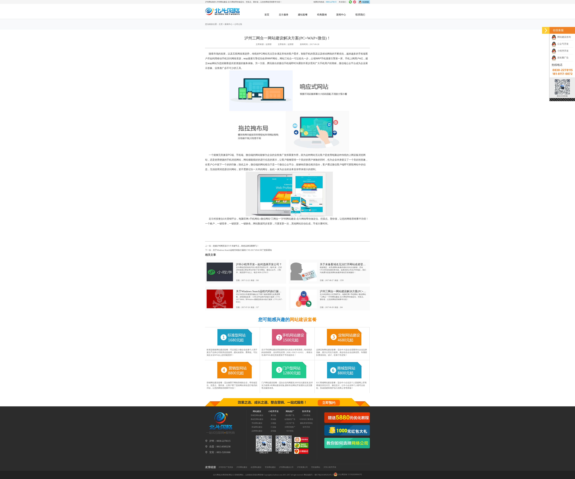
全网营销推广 (290, 427)
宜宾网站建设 (270, 467)
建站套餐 (303, 14)
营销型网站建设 (257, 415)
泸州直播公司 (302, 467)
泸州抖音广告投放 (226, 467)
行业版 (273, 427)
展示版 (273, 415)
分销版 (273, 423)
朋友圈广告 (562, 57)
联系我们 (360, 14)
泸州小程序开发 (330, 467)
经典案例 (322, 14)
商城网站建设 (257, 427)
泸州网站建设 (241, 467)
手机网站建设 (257, 423)
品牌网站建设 (257, 431)
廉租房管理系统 (306, 423)
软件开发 (306, 427)
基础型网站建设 (257, 419)
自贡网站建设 (256, 467)
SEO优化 (289, 431)
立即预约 (328, 403)
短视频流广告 (290, 419)
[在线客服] (546, 30)
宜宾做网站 (315, 467)
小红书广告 (289, 423)
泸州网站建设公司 (286, 467)
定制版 (273, 431)
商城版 (273, 419)
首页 (266, 14)
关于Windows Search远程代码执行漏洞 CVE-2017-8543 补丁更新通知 (242, 250)
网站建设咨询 (563, 37)
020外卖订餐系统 (306, 419)
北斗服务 (283, 14)
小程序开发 (562, 51)
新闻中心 (341, 14)
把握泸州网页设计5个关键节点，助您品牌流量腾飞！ (236, 246)
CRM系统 (306, 415)
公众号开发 (562, 44)
